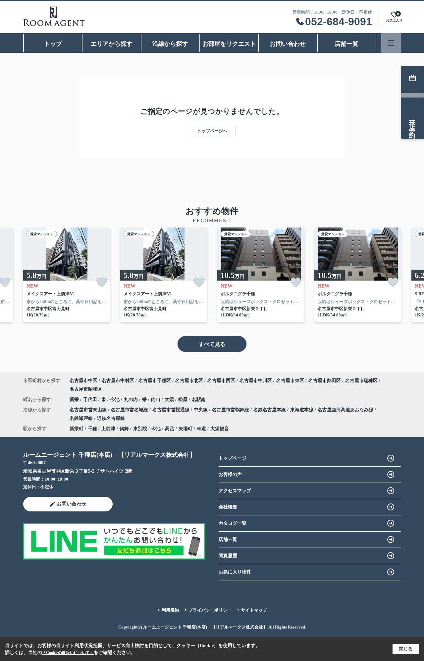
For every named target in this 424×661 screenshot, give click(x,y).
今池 (115, 399)
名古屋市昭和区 (86, 389)
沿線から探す (170, 43)
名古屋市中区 (83, 380)
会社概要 (228, 506)
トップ (53, 43)
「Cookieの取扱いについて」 (68, 652)
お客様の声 (230, 474)
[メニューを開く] (391, 42)
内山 (156, 399)
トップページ (232, 458)
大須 (170, 399)
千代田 (90, 399)
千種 (92, 428)
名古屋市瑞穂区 (361, 380)
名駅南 (199, 399)
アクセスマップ (235, 490)
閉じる (406, 648)
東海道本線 (302, 409)
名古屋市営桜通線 (171, 409)
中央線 (201, 409)
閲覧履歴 (228, 555)
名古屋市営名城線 (130, 409)
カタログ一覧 (232, 523)
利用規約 (170, 610)
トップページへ (212, 130)
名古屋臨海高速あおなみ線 (346, 409)
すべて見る (212, 344)
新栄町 (76, 428)
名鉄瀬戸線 (82, 418)
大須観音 (219, 428)
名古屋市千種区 (154, 380)
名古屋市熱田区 (324, 380)
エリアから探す (111, 43)
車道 (201, 428)
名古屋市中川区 (255, 380)
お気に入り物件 (235, 571)
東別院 (140, 428)
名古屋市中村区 (118, 380)
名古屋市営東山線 (89, 409)
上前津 (108, 428)
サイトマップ (254, 610)
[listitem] (66, 275)
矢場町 (185, 428)
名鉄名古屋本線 (270, 409)
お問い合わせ (288, 43)
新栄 (75, 399)
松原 (183, 399)
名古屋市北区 (189, 380)
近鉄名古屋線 (111, 418)
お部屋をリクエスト (229, 43)
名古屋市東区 (290, 380)
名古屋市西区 (221, 380)
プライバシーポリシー (210, 610)
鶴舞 (124, 428)
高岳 (169, 428)
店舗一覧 (346, 43)
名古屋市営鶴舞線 (231, 409)
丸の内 (131, 399)
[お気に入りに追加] (101, 282)
